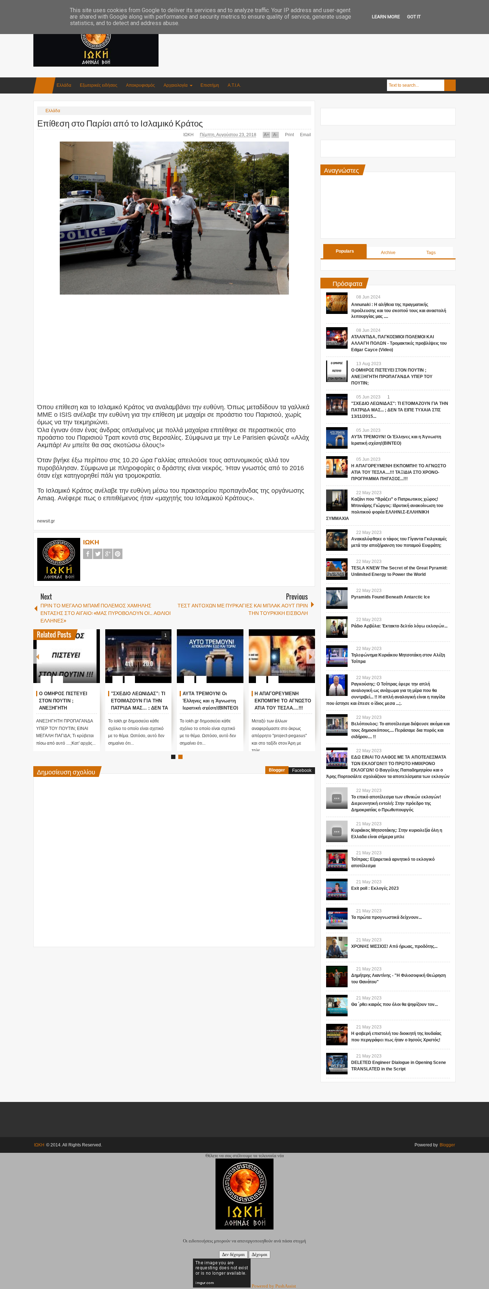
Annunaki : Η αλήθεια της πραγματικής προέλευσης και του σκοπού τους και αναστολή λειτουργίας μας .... (398, 310)
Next (310, 656)
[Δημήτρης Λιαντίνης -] (337, 976)
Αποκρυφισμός (140, 85)
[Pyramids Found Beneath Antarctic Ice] (337, 598)
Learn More (386, 16)
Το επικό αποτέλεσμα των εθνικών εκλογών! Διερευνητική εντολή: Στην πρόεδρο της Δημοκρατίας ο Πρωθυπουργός (396, 803)
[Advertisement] (325, 35)
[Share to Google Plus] (91, 662)
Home (44, 85)
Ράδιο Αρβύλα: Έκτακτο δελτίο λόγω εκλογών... (399, 626)
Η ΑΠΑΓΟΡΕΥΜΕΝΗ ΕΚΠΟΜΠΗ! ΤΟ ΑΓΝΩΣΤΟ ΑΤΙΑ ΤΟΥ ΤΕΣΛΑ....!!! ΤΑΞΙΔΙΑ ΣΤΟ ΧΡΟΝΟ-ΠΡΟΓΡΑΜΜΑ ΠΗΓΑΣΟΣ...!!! (398, 472)
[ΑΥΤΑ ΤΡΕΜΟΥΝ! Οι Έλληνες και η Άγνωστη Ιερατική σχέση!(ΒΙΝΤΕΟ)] (210, 656)
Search (450, 85)
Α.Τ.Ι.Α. (234, 85)
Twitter (97, 554)
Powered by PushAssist (274, 1286)
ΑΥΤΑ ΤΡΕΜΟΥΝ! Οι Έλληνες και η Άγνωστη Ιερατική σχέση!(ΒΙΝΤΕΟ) (210, 701)
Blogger (277, 770)
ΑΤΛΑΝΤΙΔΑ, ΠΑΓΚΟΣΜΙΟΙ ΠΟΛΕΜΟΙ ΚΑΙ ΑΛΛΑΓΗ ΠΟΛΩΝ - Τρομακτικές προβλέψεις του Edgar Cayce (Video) (399, 343)
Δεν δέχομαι (233, 1254)
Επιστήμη (209, 85)
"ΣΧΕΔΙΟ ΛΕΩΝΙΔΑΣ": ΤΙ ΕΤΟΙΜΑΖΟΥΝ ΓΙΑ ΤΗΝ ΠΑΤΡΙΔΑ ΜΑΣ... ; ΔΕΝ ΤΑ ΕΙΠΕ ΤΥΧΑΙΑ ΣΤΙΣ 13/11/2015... (139, 708)
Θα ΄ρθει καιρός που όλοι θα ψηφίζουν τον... (394, 1004)
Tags (431, 252)
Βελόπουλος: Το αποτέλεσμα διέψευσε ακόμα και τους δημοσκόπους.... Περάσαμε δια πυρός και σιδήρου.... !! (400, 730)
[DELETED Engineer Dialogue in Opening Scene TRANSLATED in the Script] (337, 1063)
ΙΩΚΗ (189, 134)
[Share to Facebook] (73, 662)
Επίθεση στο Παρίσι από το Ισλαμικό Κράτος (120, 122)
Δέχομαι (259, 1254)
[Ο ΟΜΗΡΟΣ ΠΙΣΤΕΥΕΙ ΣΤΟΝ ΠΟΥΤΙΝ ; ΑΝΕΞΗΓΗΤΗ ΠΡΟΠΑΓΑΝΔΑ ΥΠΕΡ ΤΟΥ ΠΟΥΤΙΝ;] (66, 656)
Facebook (87, 554)
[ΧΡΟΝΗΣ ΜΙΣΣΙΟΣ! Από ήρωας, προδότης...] (337, 947)
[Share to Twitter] (82, 662)
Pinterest (117, 554)
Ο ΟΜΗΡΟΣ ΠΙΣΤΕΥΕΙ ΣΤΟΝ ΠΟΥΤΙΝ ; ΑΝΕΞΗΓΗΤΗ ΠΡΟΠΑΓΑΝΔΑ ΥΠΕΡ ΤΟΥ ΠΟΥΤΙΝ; (391, 377)
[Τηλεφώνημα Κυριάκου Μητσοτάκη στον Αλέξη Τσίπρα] (337, 656)
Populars (345, 251)
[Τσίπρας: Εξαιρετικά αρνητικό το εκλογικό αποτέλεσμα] (337, 860)
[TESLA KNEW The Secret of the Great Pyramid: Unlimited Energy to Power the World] (337, 569)
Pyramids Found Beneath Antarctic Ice (390, 597)
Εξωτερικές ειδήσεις (98, 85)
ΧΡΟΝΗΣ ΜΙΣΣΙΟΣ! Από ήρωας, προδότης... (394, 946)
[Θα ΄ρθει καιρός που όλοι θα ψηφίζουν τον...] (337, 1005)
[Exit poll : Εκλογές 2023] (337, 889)
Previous (37, 656)
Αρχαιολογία (176, 85)
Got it (414, 16)
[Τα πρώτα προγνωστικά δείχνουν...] (337, 918)
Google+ (107, 554)
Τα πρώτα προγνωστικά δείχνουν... (386, 917)
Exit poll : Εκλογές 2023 (375, 888)
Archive (388, 252)
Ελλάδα (64, 85)
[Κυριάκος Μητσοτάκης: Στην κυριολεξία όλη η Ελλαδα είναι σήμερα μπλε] (337, 831)
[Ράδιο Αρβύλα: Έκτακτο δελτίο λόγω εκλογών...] (337, 627)
